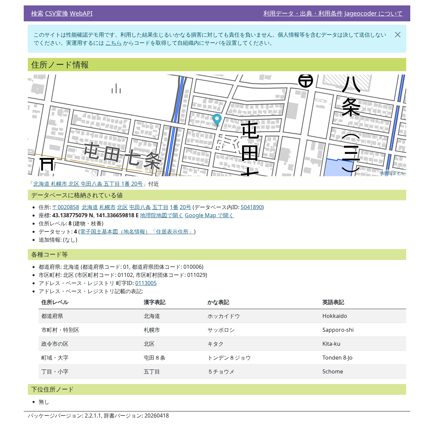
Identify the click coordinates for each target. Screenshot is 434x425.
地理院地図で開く (161, 215)
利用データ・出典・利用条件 (303, 13)
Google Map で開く (209, 215)
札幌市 (107, 207)
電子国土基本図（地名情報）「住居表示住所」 (137, 231)
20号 (185, 207)
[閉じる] (398, 34)
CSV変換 (56, 13)
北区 (122, 207)
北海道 (90, 207)
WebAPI (81, 13)
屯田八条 (140, 207)
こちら (113, 42)
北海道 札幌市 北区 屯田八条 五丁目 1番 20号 (88, 183)
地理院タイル (392, 173)
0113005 (146, 283)
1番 (174, 207)
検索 (37, 13)
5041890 (251, 207)
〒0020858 (65, 207)
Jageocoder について (373, 13)
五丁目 (160, 207)
